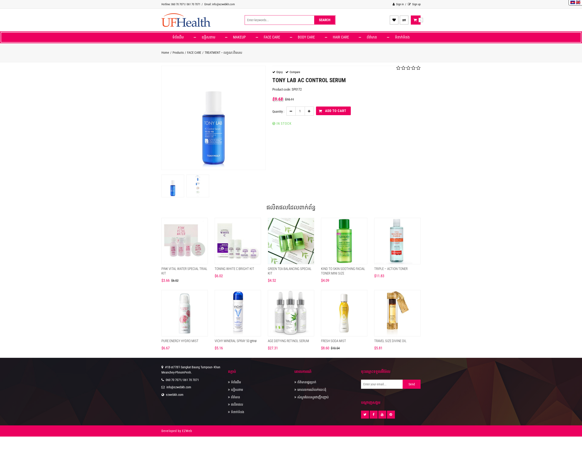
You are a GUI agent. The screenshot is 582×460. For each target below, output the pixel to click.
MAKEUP (239, 37)
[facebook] (374, 415)
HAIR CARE (341, 37)
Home (165, 52)
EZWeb (187, 431)
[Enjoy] (394, 20)
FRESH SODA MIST (333, 341)
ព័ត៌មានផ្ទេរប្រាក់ (306, 382)
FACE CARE (272, 37)
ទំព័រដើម (178, 37)
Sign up (416, 4)
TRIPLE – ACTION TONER (391, 269)
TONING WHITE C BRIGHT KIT (234, 269)
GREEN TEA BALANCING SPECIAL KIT (289, 271)
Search (324, 20)
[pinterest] (391, 415)
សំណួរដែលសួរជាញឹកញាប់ (313, 397)
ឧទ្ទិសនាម (208, 37)
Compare (295, 72)
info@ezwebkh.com (178, 387)
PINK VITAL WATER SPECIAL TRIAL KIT (184, 271)
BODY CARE (306, 37)
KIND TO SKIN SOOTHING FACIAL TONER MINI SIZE (343, 271)
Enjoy (279, 72)
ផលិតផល (237, 404)
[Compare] (404, 20)
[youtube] (382, 415)
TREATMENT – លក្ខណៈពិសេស (223, 52)
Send (412, 384)
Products (178, 52)
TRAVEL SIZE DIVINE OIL (390, 341)
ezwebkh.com (174, 394)
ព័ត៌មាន (372, 37)
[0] (415, 20)
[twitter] (365, 415)
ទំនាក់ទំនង (402, 37)
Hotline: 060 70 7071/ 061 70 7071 (180, 4)
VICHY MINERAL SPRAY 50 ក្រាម (236, 341)
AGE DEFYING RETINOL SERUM (288, 341)
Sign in (399, 4)
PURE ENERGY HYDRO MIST (179, 341)
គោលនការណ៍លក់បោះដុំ (311, 389)
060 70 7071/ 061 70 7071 (182, 380)
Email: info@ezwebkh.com (219, 4)
